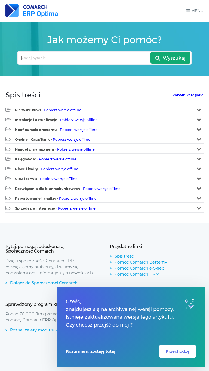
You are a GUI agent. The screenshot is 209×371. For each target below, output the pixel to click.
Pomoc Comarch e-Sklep (139, 268)
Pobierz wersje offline (62, 110)
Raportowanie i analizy (35, 198)
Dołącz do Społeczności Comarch (44, 282)
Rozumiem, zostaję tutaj (90, 351)
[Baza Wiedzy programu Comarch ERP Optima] (31, 10)
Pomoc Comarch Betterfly (141, 262)
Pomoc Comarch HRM (137, 274)
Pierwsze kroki (28, 110)
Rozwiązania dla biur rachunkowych (47, 188)
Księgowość (25, 159)
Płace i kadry (26, 169)
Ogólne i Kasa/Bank (32, 139)
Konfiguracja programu (36, 129)
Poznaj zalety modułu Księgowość (44, 330)
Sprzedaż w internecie (35, 208)
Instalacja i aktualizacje (36, 120)
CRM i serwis (26, 178)
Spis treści (125, 256)
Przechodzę (177, 351)
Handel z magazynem (34, 149)
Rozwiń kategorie (188, 95)
